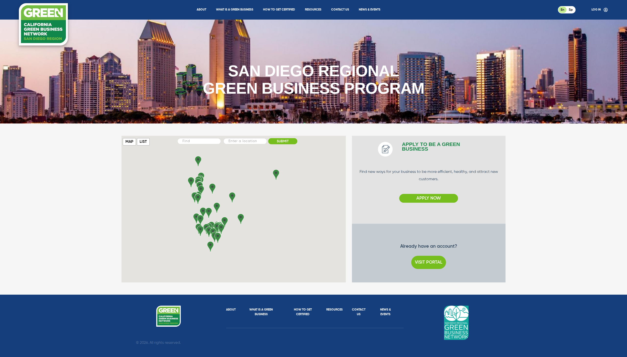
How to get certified (279, 9)
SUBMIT (283, 141)
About (201, 9)
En (562, 9)
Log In (596, 9)
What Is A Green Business (234, 9)
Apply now (428, 198)
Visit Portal (428, 262)
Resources (313, 9)
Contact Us (340, 9)
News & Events (369, 9)
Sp (571, 9)
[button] (221, 229)
